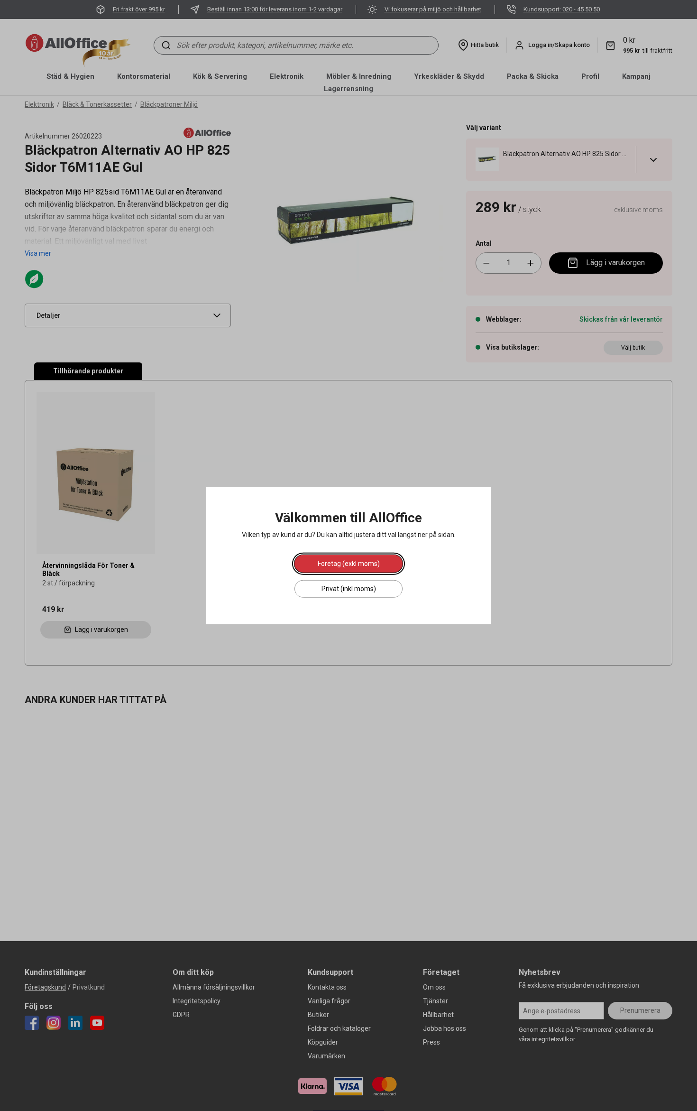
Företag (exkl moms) (349, 563)
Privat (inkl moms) (348, 588)
